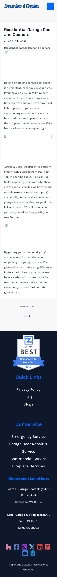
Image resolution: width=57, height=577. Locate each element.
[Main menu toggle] (50, 6)
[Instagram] (24, 547)
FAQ (28, 396)
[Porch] (33, 553)
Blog (8, 40)
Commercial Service (28, 458)
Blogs (28, 404)
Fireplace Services (28, 466)
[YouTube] (25, 553)
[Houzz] (9, 547)
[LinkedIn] (40, 547)
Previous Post (28, 306)
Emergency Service (28, 436)
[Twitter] (32, 547)
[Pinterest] (47, 547)
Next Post (28, 316)
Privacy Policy (29, 389)
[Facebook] (16, 547)
